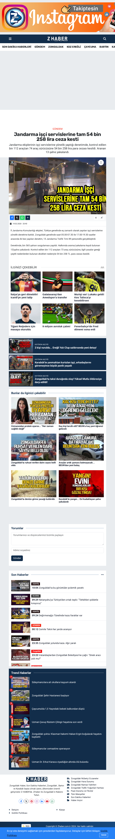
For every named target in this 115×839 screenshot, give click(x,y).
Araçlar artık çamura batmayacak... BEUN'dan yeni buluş (77, 464)
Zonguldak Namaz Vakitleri (83, 785)
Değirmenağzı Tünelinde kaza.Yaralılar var (57, 615)
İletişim (15, 810)
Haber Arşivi (76, 800)
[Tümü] (102, 574)
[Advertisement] (57, 87)
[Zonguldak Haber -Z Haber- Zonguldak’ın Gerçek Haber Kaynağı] (57, 39)
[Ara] (104, 38)
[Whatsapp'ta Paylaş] (22, 217)
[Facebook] (21, 801)
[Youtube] (47, 801)
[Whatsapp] (52, 801)
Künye (62, 810)
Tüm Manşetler (78, 794)
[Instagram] (36, 801)
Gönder (17, 558)
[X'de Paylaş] (17, 217)
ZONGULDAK (55, 46)
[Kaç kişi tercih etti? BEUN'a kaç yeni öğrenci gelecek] (81, 410)
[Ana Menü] (10, 38)
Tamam (103, 835)
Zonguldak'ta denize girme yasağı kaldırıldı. (33, 499)
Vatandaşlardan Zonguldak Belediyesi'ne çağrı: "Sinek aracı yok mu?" (66, 657)
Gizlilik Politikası (19, 813)
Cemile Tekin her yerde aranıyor (52, 629)
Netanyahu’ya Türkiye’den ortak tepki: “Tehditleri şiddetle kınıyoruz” (64, 601)
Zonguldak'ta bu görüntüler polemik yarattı (58, 587)
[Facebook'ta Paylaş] (12, 217)
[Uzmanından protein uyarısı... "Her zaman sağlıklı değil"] (33, 410)
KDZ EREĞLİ (74, 46)
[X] (26, 801)
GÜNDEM (39, 46)
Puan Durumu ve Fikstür (82, 791)
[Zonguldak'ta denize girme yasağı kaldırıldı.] (33, 483)
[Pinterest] (31, 801)
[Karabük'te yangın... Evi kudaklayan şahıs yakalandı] (81, 483)
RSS (27, 826)
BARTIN (103, 46)
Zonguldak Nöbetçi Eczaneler (84, 778)
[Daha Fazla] (27, 217)
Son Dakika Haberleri (81, 797)
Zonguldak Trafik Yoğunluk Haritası (87, 788)
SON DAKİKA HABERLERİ (16, 46)
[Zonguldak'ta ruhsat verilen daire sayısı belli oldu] (33, 446)
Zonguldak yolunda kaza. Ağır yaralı (54, 643)
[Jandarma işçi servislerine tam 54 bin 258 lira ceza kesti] (57, 185)
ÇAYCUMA (90, 46)
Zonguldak (37, 651)
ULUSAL (36, 596)
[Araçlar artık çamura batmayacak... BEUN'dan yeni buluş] (81, 446)
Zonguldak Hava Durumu (82, 781)
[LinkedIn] (42, 801)
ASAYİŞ (36, 584)
